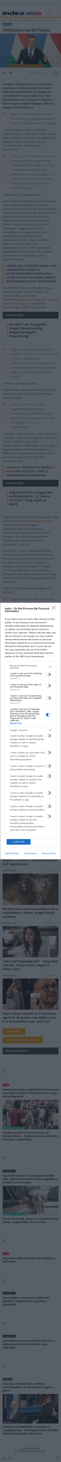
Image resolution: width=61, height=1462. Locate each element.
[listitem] (30, 666)
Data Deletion (12, 853)
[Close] (55, 609)
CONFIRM (19, 842)
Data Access (30, 853)
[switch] (48, 674)
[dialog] (30, 731)
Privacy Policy (49, 853)
